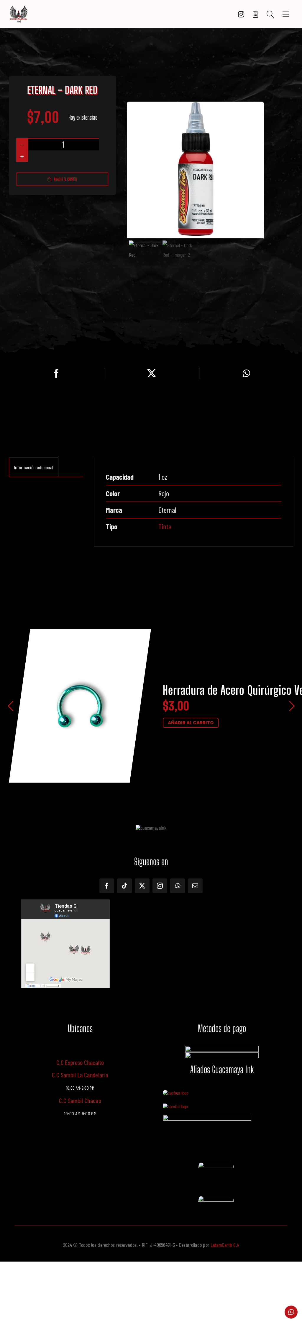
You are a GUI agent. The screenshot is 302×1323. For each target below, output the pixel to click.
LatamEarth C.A (225, 1244)
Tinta (164, 526)
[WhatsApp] (246, 373)
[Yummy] (207, 1117)
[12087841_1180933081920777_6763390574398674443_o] (175, 1106)
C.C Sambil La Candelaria (80, 1074)
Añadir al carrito (65, 179)
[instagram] (159, 885)
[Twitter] (151, 373)
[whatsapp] (177, 885)
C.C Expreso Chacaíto (80, 1062)
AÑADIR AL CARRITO (191, 723)
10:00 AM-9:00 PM (80, 1113)
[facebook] (106, 885)
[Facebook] (56, 373)
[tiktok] (124, 885)
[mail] (195, 885)
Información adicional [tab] (33, 467)
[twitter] (142, 885)
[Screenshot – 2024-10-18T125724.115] (216, 1198)
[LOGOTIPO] (18, 8)
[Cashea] (175, 1092)
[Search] (270, 14)
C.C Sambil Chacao (80, 1100)
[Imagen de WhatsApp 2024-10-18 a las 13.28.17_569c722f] (216, 1164)
